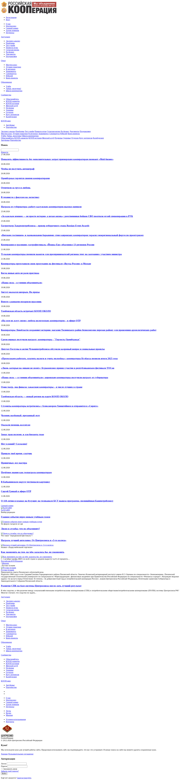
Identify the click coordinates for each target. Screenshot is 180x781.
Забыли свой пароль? (10, 771)
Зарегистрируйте (24, 778)
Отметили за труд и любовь (15, 187)
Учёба (8, 86)
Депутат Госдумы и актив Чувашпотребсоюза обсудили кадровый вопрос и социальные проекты (53, 349)
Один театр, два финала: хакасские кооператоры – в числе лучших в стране (41, 387)
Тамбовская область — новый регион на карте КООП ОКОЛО (34, 396)
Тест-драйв (10, 45)
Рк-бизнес (10, 52)
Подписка (10, 33)
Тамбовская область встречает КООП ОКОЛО (26, 311)
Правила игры (12, 48)
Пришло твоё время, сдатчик (16, 453)
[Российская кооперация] (28, 13)
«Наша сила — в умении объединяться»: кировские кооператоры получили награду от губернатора (54, 377)
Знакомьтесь (11, 71)
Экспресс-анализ (13, 41)
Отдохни (9, 112)
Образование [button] (6, 82)
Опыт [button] (3, 61)
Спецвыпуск (11, 74)
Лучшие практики (13, 67)
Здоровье (9, 110)
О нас (8, 24)
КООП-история (12, 103)
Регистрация (11, 17)
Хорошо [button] (4, 754)
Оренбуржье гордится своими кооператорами (25, 178)
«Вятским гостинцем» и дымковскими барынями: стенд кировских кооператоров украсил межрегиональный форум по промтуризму (72, 235)
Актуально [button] (5, 37)
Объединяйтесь (12, 99)
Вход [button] (8, 20)
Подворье (10, 108)
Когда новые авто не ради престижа (20, 273)
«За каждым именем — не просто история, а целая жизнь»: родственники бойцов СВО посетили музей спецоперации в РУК (67, 216)
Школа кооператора (14, 91)
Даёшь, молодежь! (13, 88)
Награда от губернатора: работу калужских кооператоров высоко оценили (41, 206)
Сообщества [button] (6, 95)
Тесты (8, 711)
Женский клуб (12, 106)
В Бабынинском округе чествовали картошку (25, 482)
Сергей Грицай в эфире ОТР (16, 491)
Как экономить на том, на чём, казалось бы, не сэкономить (32, 552)
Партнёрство (11, 127)
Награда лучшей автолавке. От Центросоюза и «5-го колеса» (33, 540)
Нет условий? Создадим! (14, 444)
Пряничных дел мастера (14, 463)
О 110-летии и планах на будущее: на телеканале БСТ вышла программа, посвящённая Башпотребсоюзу (57, 501)
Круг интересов (12, 114)
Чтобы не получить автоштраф (17, 168)
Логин (3, 764)
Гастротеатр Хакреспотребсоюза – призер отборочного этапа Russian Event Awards (45, 225)
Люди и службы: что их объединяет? (20, 528)
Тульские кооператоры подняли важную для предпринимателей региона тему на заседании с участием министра (61, 254)
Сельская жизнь (12, 50)
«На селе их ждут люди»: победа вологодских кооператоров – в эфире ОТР (41, 320)
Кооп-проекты (12, 78)
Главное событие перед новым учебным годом (25, 517)
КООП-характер (13, 101)
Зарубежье (10, 125)
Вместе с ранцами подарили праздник (21, 301)
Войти (4, 774)
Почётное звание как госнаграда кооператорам (26, 472)
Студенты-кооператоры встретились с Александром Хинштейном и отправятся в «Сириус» (49, 406)
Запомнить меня (10, 769)
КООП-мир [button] (6, 121)
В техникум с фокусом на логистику (20, 197)
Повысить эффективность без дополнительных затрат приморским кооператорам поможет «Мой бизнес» (57, 159)
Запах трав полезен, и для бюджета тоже (22, 434)
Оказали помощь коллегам (15, 425)
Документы (11, 54)
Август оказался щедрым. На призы (20, 292)
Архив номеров (12, 30)
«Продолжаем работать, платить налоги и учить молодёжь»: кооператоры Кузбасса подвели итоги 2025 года (59, 358)
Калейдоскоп (11, 117)
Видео (8, 713)
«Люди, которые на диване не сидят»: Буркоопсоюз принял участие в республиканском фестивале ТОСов (57, 368)
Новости (4, 152)
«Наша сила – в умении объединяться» (21, 282)
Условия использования (16, 719)
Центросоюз (11, 26)
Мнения (9, 715)
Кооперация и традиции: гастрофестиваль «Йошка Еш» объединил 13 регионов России (47, 244)
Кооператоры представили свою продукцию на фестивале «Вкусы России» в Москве (46, 263)
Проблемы (10, 43)
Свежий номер (12, 28)
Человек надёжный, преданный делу (20, 415)
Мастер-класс (11, 65)
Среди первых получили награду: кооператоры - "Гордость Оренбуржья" (40, 339)
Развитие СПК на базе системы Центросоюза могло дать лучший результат (41, 585)
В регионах (10, 69)
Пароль (4, 766)
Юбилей (9, 76)
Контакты (10, 722)
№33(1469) (5, 510)
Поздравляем (11, 56)
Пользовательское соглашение (20, 754)
